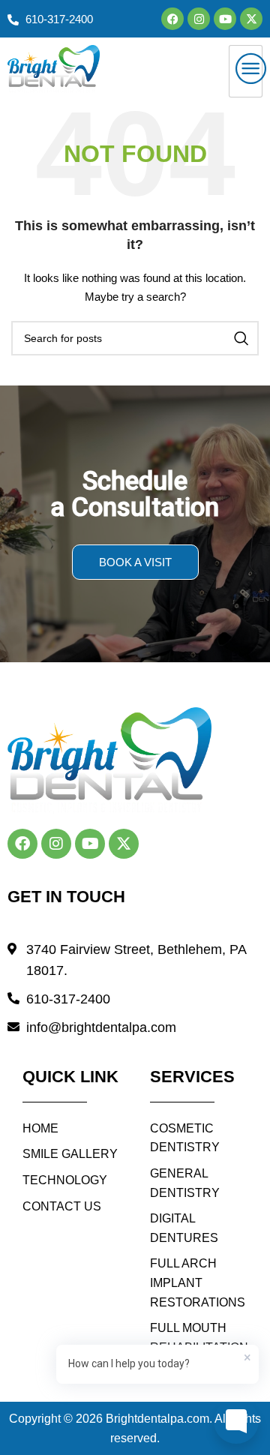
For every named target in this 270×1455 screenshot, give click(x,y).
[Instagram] (199, 19)
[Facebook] (172, 19)
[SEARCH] (241, 338)
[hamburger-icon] (245, 71)
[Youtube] (225, 19)
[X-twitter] (251, 19)
